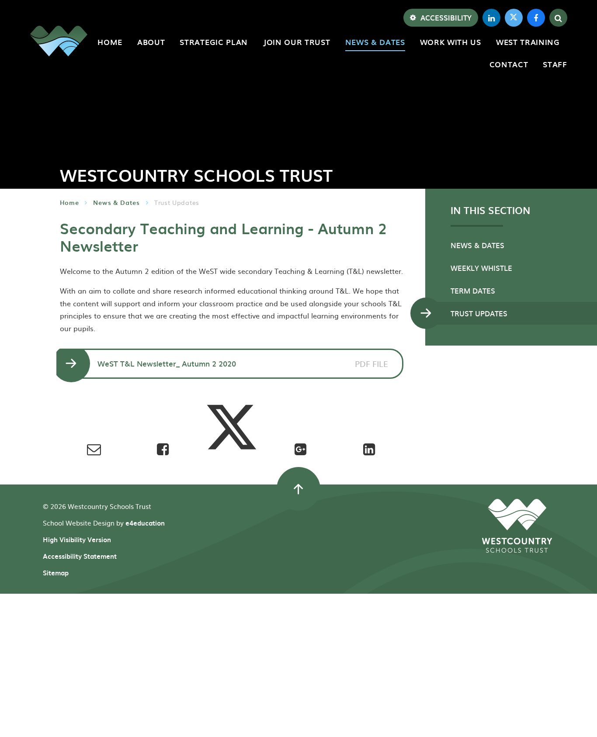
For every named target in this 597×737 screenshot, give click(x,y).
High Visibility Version (77, 539)
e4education (145, 523)
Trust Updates (176, 202)
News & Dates (116, 202)
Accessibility (446, 17)
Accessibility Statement (80, 556)
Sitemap (56, 573)
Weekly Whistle (481, 268)
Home (69, 202)
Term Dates (473, 290)
